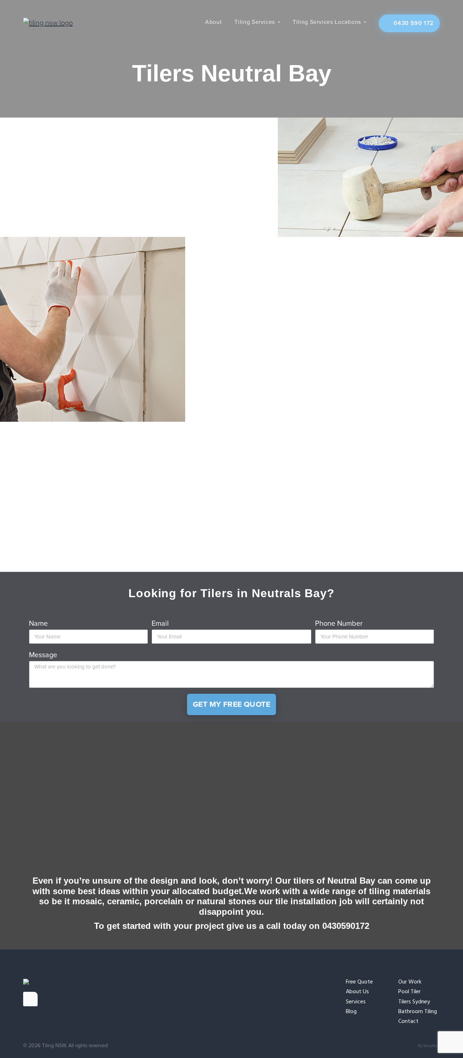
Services (356, 1002)
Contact (408, 1021)
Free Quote (359, 982)
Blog (351, 1011)
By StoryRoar (429, 1046)
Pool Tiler (409, 992)
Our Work (409, 982)
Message (43, 655)
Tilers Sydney (414, 1002)
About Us (357, 992)
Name (38, 623)
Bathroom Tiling (417, 1011)
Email (160, 623)
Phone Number (339, 623)
